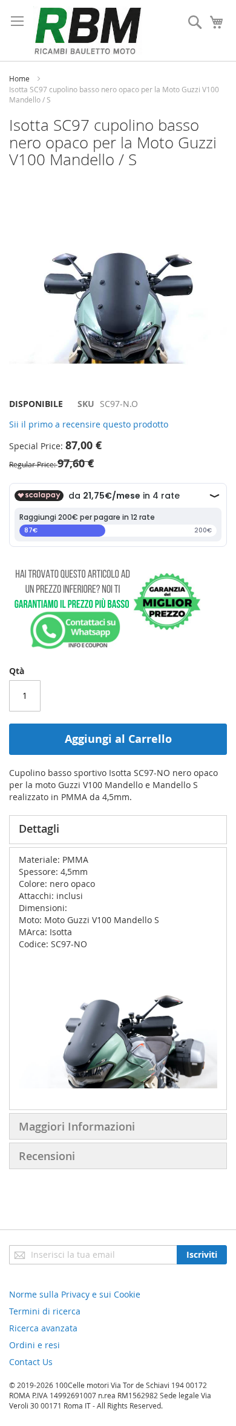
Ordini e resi (34, 1345)
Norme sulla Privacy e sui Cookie (74, 1294)
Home (19, 78)
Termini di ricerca (44, 1311)
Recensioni (47, 1156)
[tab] (118, 829)
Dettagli (39, 828)
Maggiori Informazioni (77, 1126)
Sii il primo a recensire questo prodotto (88, 424)
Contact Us (31, 1362)
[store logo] (87, 30)
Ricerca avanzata (43, 1328)
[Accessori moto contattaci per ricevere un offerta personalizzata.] (105, 646)
